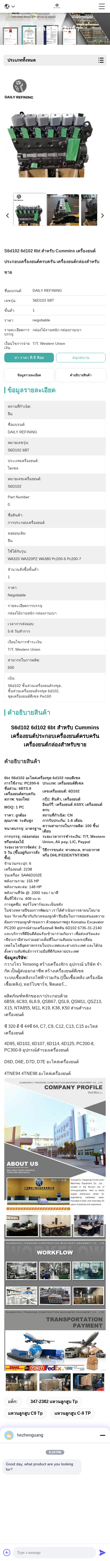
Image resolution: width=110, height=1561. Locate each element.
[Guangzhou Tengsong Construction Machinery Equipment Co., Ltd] (57, 6)
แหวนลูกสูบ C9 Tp (25, 1413)
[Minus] (102, 1435)
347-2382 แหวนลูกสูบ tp (54, 1401)
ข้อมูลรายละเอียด (29, 375)
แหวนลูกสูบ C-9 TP (72, 1413)
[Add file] (7, 1552)
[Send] (102, 1552)
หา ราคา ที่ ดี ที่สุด (29, 357)
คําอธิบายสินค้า (81, 375)
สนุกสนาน (80, 357)
